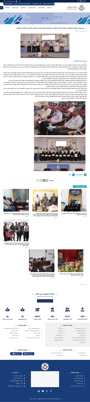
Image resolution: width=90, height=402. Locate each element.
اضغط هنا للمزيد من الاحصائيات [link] (45, 301)
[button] (19, 1)
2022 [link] (70, 175)
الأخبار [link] (84, 216)
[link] (1, 7)
